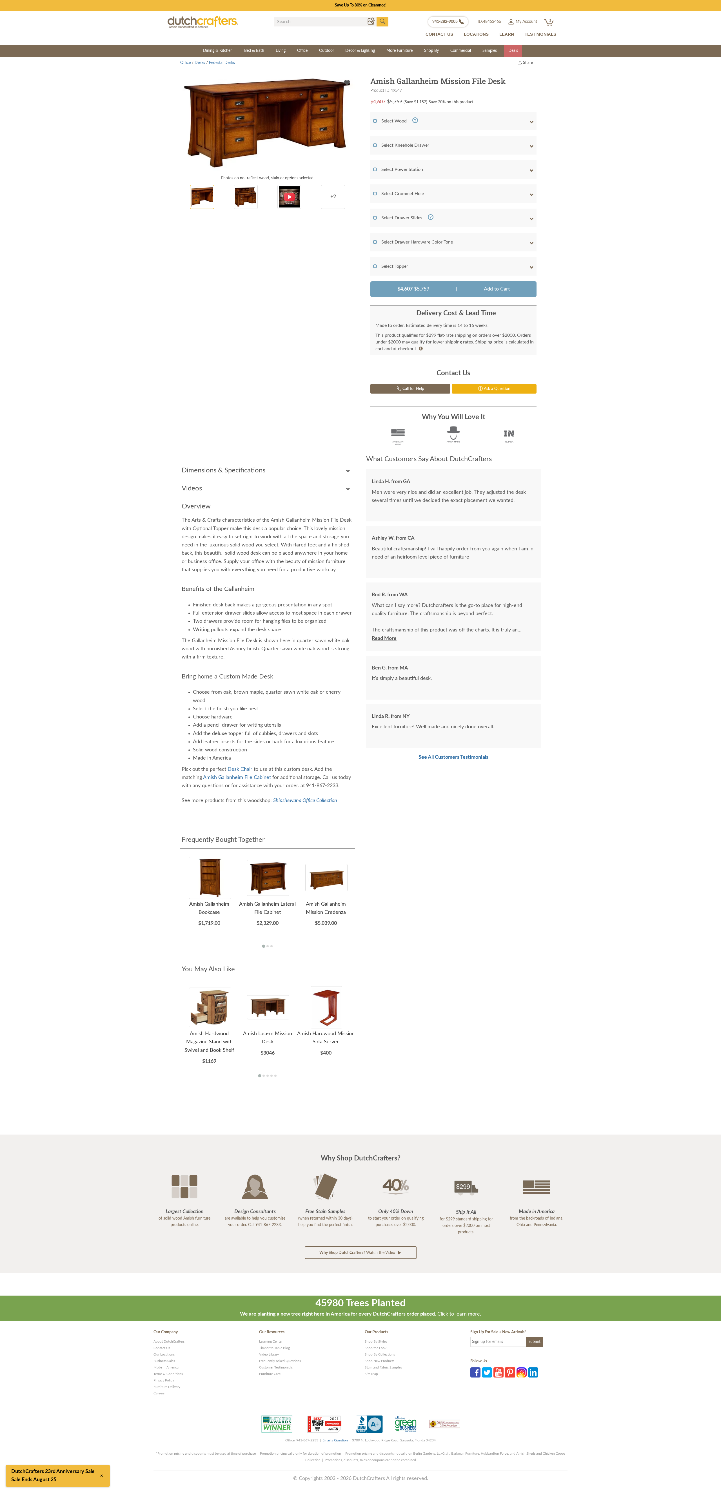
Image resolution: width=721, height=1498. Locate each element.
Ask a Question (496, 389)
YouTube (498, 1372)
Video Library (269, 1354)
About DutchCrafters (168, 1341)
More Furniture (399, 51)
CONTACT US (439, 34)
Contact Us (161, 1348)
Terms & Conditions (168, 1374)
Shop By (431, 51)
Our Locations (164, 1354)
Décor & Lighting (360, 51)
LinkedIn (533, 1372)
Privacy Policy (163, 1380)
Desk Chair (240, 769)
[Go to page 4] (271, 1076)
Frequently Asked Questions (280, 1361)
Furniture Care (270, 1374)
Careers (158, 1393)
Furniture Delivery (166, 1386)
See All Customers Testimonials (453, 757)
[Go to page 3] (271, 946)
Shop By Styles (376, 1341)
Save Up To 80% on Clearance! (360, 5)
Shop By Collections (380, 1354)
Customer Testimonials (276, 1367)
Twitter (487, 1372)
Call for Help (412, 389)
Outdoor (326, 51)
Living (281, 51)
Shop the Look (375, 1348)
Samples (489, 51)
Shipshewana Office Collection (305, 800)
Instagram (522, 1372)
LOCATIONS (476, 34)
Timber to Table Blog (274, 1348)
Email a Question (335, 1440)
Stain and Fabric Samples (383, 1367)
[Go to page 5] (275, 1076)
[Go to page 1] (263, 946)
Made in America (166, 1367)
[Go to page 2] (267, 946)
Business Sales (164, 1361)
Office (302, 51)
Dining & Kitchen (218, 51)
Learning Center (270, 1341)
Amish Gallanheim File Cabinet (237, 777)
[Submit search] (382, 21)
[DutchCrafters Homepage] (203, 22)
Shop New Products (379, 1361)
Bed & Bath (254, 51)
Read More (384, 638)
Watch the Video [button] (357, 1253)
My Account (526, 22)
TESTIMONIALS (540, 34)
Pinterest (510, 1372)
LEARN (506, 34)
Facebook (475, 1372)
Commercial (460, 51)
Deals (513, 51)
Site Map (371, 1374)
